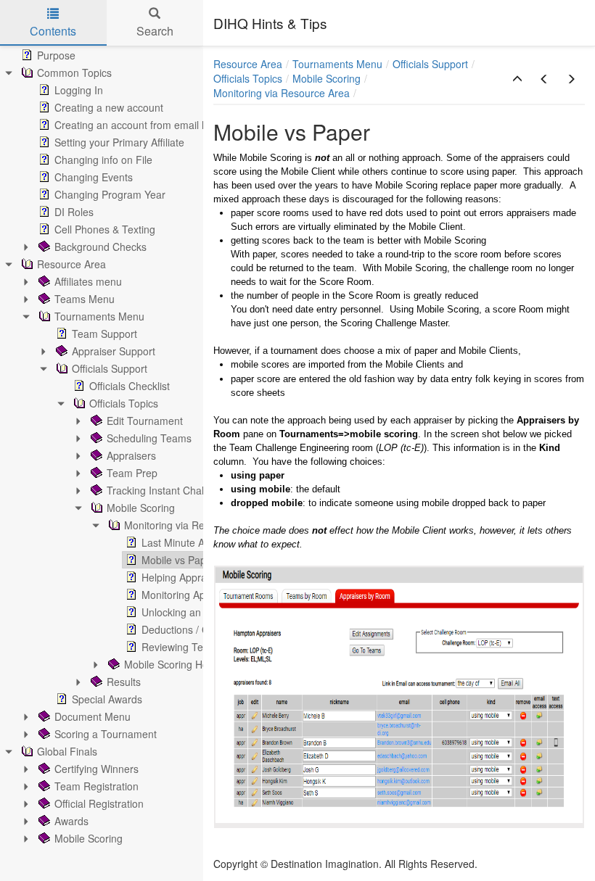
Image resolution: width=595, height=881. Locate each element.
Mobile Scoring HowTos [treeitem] (178, 664)
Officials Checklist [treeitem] (129, 386)
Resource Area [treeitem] (71, 264)
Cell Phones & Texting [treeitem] (104, 229)
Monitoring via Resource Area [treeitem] (192, 525)
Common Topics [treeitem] (74, 72)
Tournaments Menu (337, 64)
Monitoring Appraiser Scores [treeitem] (206, 594)
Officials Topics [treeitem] (123, 403)
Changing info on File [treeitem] (103, 159)
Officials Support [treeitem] (109, 368)
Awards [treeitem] (71, 821)
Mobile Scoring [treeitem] (141, 507)
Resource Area (247, 64)
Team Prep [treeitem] (132, 473)
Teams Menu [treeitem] (84, 298)
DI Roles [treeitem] (74, 211)
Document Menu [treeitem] (92, 716)
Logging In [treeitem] (78, 90)
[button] (517, 79)
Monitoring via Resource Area (281, 93)
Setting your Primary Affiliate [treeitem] (119, 142)
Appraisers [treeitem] (131, 455)
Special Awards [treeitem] (107, 699)
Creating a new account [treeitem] (108, 107)
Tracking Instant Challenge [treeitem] (168, 490)
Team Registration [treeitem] (96, 786)
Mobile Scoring (326, 78)
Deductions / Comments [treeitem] (196, 629)
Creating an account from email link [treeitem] (135, 124)
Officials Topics (247, 78)
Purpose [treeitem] (56, 55)
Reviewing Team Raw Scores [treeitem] (208, 647)
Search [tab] (154, 30)
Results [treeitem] (124, 681)
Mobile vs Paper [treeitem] (178, 560)
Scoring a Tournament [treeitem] (105, 734)
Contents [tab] (53, 30)
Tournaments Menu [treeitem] (99, 316)
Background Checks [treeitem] (100, 246)
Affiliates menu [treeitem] (88, 281)
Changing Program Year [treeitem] (109, 194)
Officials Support (430, 64)
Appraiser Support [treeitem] (113, 351)
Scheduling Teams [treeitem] (149, 438)
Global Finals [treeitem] (67, 751)
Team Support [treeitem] (104, 333)
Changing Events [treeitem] (93, 177)
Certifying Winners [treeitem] (96, 768)
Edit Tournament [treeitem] (145, 420)
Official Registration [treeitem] (99, 803)
